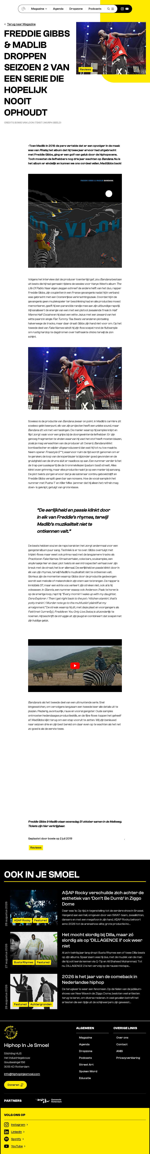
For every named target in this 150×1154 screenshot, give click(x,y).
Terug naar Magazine (21, 24)
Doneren (13, 1085)
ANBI (119, 1051)
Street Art (86, 1064)
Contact (122, 1044)
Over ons (122, 1037)
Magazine (37, 8)
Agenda (58, 8)
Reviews (85, 69)
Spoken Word (88, 1071)
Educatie (85, 1078)
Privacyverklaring (128, 1058)
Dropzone (76, 8)
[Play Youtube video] (75, 665)
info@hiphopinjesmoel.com (22, 1074)
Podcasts (95, 8)
